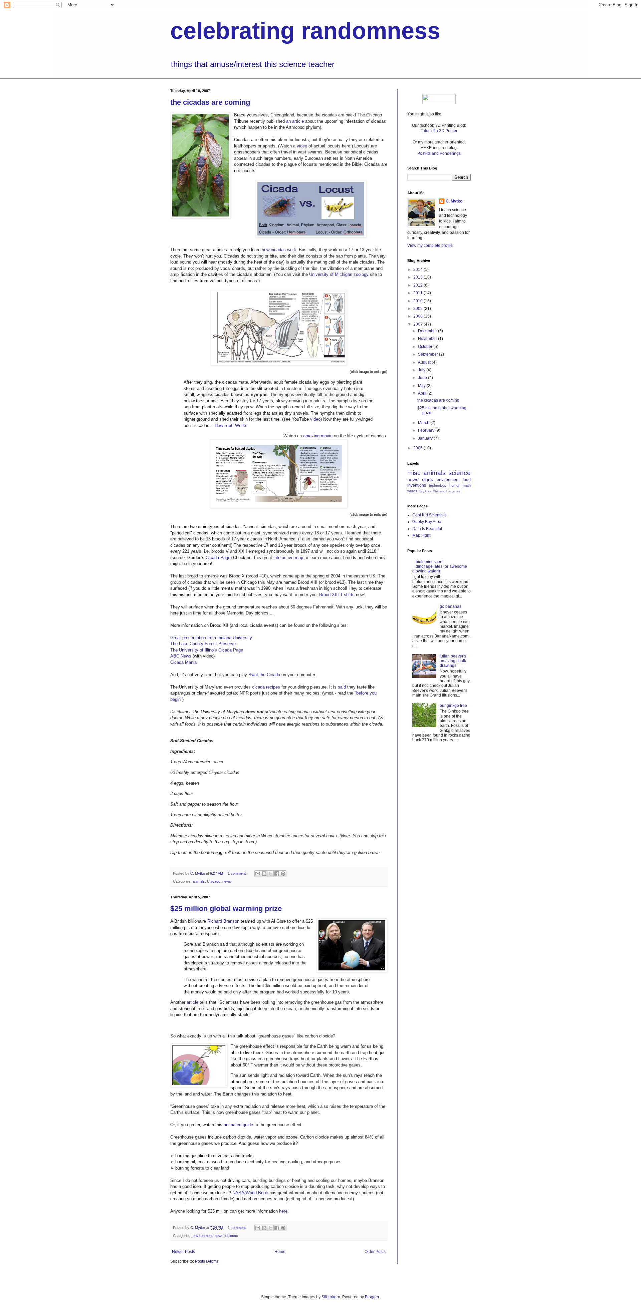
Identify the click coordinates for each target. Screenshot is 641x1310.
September (428, 354)
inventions (416, 485)
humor (454, 485)
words (412, 491)
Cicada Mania (183, 662)
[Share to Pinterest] (283, 873)
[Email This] (257, 873)
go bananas (450, 606)
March (424, 422)
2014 (418, 269)
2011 (418, 293)
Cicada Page (218, 557)
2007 (418, 324)
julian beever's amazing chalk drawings (453, 661)
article (192, 1002)
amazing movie (318, 435)
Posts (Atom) (206, 1261)
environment (203, 1236)
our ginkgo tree (453, 705)
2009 (418, 308)
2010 (418, 301)
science (231, 1236)
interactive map (288, 557)
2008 (418, 316)
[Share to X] (270, 873)
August (425, 362)
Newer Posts (183, 1251)
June (423, 377)
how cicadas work (279, 249)
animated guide (238, 1124)
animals (199, 881)
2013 (418, 277)
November (428, 338)
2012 (418, 285)
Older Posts (375, 1251)
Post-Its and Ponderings (439, 153)
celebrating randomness (305, 31)
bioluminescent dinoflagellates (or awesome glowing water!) (439, 566)
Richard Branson (223, 921)
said (342, 687)
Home (279, 1251)
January (426, 438)
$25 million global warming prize (226, 908)
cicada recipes (266, 687)
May (422, 385)
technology (438, 485)
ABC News (180, 656)
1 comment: (238, 873)
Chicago (213, 881)
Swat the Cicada (264, 674)
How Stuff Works (231, 425)
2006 (418, 448)
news (226, 881)
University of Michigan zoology (339, 274)
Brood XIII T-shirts (337, 594)
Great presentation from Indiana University (211, 637)
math (467, 485)
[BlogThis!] (264, 873)
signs (427, 479)
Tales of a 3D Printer (439, 130)
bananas (453, 491)
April (422, 393)
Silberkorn (331, 1297)
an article (295, 121)
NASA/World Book (250, 1192)
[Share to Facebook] (276, 873)
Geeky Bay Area (426, 521)
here (283, 1211)
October (425, 346)
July (422, 370)
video (302, 145)
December (428, 331)
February (426, 430)
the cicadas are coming (210, 102)
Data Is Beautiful (427, 528)
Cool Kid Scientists (429, 515)
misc (414, 472)
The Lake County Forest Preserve (203, 643)
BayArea (425, 491)
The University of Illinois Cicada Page (206, 649)
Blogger (372, 1297)
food (467, 479)
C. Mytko (454, 201)
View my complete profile (430, 245)
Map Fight (421, 535)
